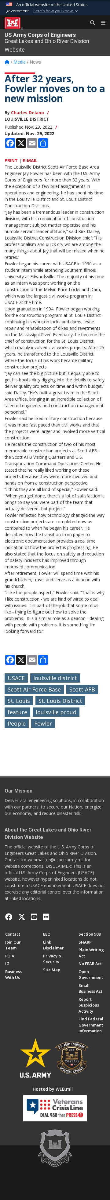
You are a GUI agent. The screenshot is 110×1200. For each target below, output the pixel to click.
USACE (16, 678)
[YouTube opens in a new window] (34, 916)
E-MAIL (30, 160)
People (17, 723)
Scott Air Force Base (34, 689)
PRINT (11, 160)
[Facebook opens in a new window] (9, 916)
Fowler (43, 723)
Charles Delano (27, 112)
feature (17, 712)
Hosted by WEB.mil (53, 1089)
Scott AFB (82, 689)
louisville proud (56, 712)
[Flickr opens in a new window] (46, 916)
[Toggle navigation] (100, 23)
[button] (56, 11)
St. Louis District (60, 700)
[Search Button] (90, 23)
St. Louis (19, 700)
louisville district (55, 678)
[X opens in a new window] (21, 916)
